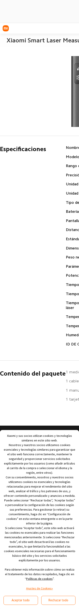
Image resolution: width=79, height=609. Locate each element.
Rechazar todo (58, 600)
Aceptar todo (21, 600)
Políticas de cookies (39, 579)
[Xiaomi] (6, 28)
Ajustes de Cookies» (39, 588)
